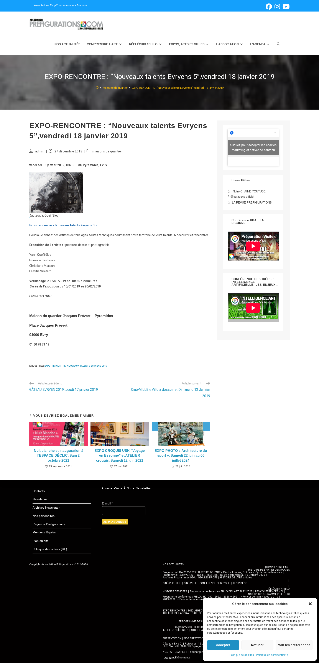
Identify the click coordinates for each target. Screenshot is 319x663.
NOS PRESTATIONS (195, 638)
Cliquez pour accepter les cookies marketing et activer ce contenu (253, 147)
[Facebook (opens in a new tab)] (268, 6)
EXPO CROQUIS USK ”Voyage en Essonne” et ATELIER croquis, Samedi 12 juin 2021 (119, 455)
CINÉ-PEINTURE (172, 583)
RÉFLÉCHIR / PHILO (278, 588)
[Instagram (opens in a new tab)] (277, 6)
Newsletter (40, 499)
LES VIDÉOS (240, 583)
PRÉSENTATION (172, 638)
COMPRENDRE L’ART (277, 567)
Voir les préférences (294, 645)
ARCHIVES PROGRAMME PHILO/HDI (268, 594)
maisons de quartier (107, 151)
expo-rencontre (55, 365)
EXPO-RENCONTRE (174, 610)
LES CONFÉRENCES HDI (269, 591)
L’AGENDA (168, 658)
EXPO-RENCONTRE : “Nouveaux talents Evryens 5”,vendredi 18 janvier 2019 (178, 87)
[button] (310, 604)
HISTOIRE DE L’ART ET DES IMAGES (269, 569)
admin (39, 151)
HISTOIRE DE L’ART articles (236, 577)
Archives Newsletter (46, 507)
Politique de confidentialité (272, 654)
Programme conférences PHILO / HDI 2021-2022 (192, 596)
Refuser (257, 645)
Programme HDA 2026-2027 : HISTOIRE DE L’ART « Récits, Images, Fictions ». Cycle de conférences (222, 572)
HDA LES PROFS (207, 577)
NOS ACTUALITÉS (173, 564)
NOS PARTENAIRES (174, 651)
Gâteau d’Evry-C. (172, 643)
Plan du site (41, 541)
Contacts (39, 491)
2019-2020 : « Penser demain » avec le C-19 (189, 599)
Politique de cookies (242, 654)
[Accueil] (97, 87)
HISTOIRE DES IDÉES (175, 591)
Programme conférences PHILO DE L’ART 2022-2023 (221, 591)
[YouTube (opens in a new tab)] (285, 6)
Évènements (182, 657)
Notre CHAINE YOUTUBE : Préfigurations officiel (247, 194)
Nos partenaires (43, 516)
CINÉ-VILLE (190, 583)
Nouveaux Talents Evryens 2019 (87, 365)
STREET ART (198, 630)
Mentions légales (44, 532)
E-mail (107, 503)
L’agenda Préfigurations (49, 524)
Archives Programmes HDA (179, 577)
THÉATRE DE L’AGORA (176, 613)
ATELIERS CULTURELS (175, 630)
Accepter (223, 645)
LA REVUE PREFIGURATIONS (252, 202)
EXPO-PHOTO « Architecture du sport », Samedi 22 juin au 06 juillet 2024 (181, 455)
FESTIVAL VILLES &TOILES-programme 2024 (189, 646)
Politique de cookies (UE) (50, 549)
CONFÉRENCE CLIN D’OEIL (214, 583)
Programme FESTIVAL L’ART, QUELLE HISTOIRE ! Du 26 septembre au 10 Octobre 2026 (214, 574)
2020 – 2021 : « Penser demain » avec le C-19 (251, 596)
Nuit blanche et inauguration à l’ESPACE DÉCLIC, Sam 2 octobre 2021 (58, 455)
